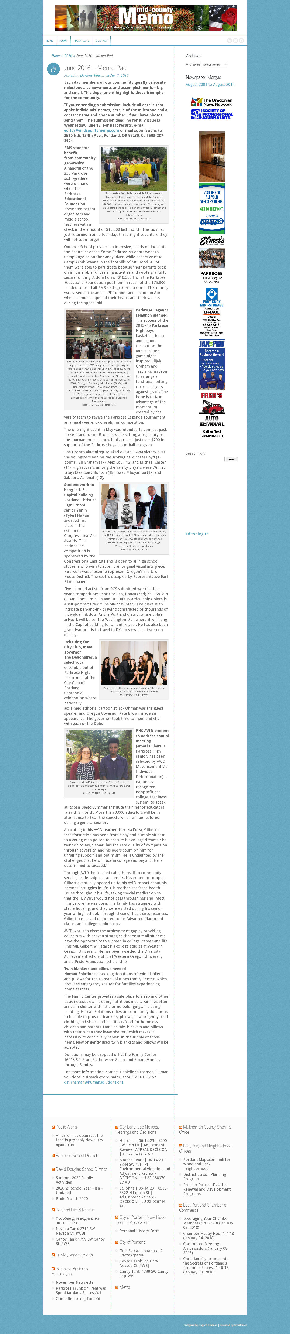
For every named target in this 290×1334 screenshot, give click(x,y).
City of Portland (132, 1242)
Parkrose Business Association (70, 1271)
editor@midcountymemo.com (91, 130)
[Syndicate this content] (53, 1127)
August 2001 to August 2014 (210, 84)
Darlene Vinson (92, 75)
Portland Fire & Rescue (75, 1209)
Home (56, 55)
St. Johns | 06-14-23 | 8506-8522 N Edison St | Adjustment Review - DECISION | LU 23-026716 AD (144, 1197)
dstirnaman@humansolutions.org (93, 1082)
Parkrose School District (76, 1155)
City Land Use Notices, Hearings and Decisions (137, 1129)
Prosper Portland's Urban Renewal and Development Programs (207, 1189)
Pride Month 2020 (72, 1198)
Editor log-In (197, 534)
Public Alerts (66, 1127)
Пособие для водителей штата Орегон (77, 1220)
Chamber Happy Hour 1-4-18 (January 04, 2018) (208, 1235)
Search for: (195, 453)
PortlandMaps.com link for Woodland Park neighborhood (207, 1164)
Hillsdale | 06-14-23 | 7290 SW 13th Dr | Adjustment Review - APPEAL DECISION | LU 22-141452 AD (143, 1147)
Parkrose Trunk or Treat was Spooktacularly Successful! (81, 1290)
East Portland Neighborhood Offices (205, 1148)
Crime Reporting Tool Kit (78, 1298)
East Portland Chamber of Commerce (203, 1207)
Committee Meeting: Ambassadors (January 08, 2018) (205, 1248)
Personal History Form (140, 1231)
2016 (68, 55)
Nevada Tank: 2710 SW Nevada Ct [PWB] (75, 1230)
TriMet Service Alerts (74, 1255)
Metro (124, 1287)
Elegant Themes (207, 1325)
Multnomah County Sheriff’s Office (205, 1129)
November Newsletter (75, 1282)
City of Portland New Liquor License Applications (141, 1220)
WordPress (240, 1325)
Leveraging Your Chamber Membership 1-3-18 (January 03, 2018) (208, 1223)
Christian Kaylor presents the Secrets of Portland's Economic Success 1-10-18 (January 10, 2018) (206, 1265)
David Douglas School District (81, 1169)
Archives (193, 64)
